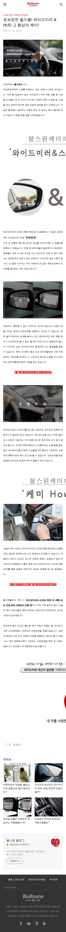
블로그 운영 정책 (16, 879)
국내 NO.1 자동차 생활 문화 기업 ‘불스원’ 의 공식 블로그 (25, 853)
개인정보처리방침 (36, 879)
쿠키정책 (53, 879)
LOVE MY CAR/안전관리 (15, 15)
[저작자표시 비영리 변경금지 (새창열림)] (17, 744)
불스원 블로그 (15, 840)
